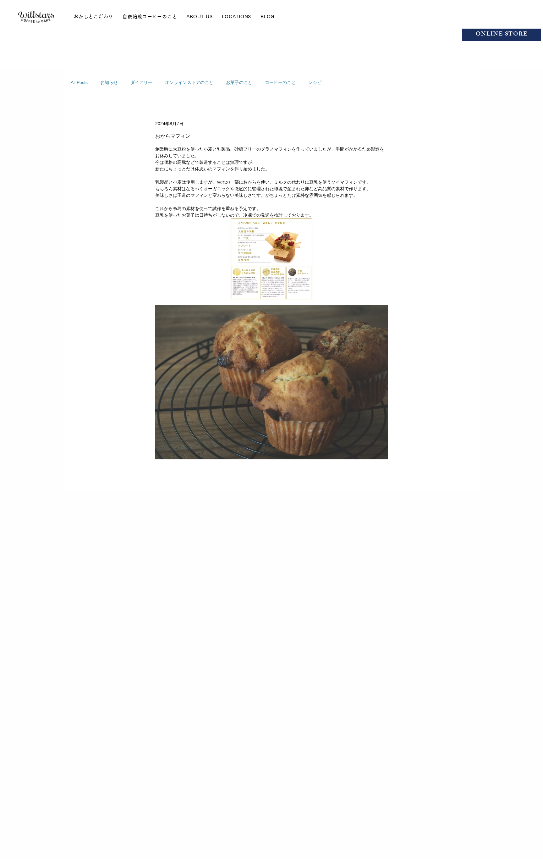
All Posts (79, 82)
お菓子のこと (239, 82)
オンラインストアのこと (189, 82)
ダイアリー (141, 82)
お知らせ (109, 82)
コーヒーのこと (280, 82)
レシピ (314, 82)
